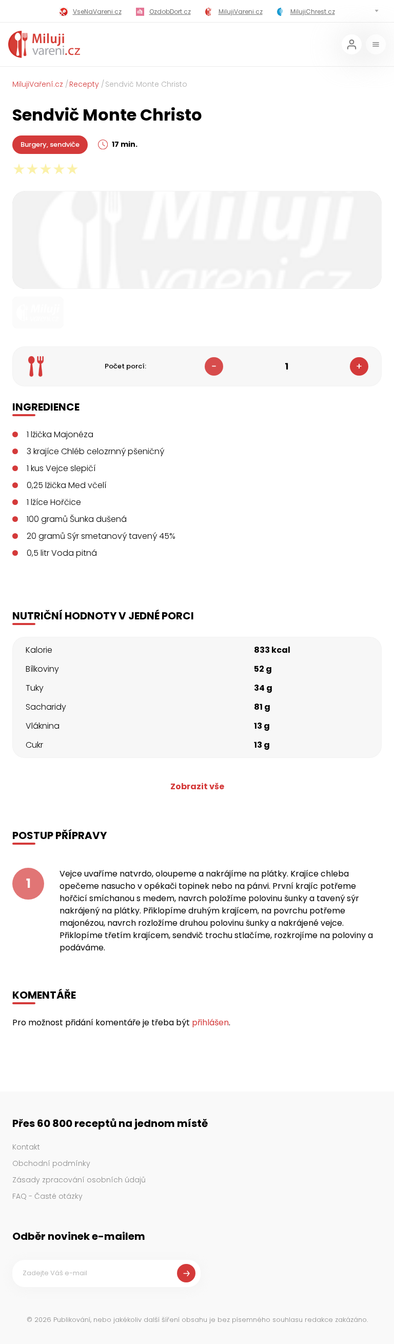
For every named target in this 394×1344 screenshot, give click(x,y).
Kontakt (26, 1147)
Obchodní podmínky (51, 1163)
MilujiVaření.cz (37, 84)
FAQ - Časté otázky (47, 1196)
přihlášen (210, 1022)
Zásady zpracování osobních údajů (79, 1180)
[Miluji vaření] (44, 44)
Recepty (84, 84)
